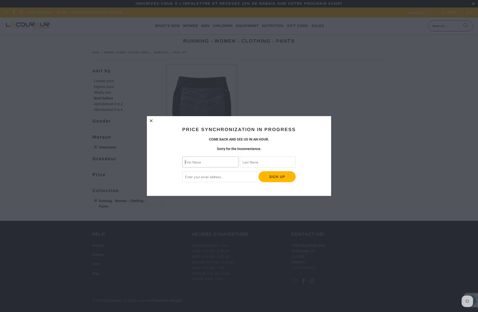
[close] (151, 120)
